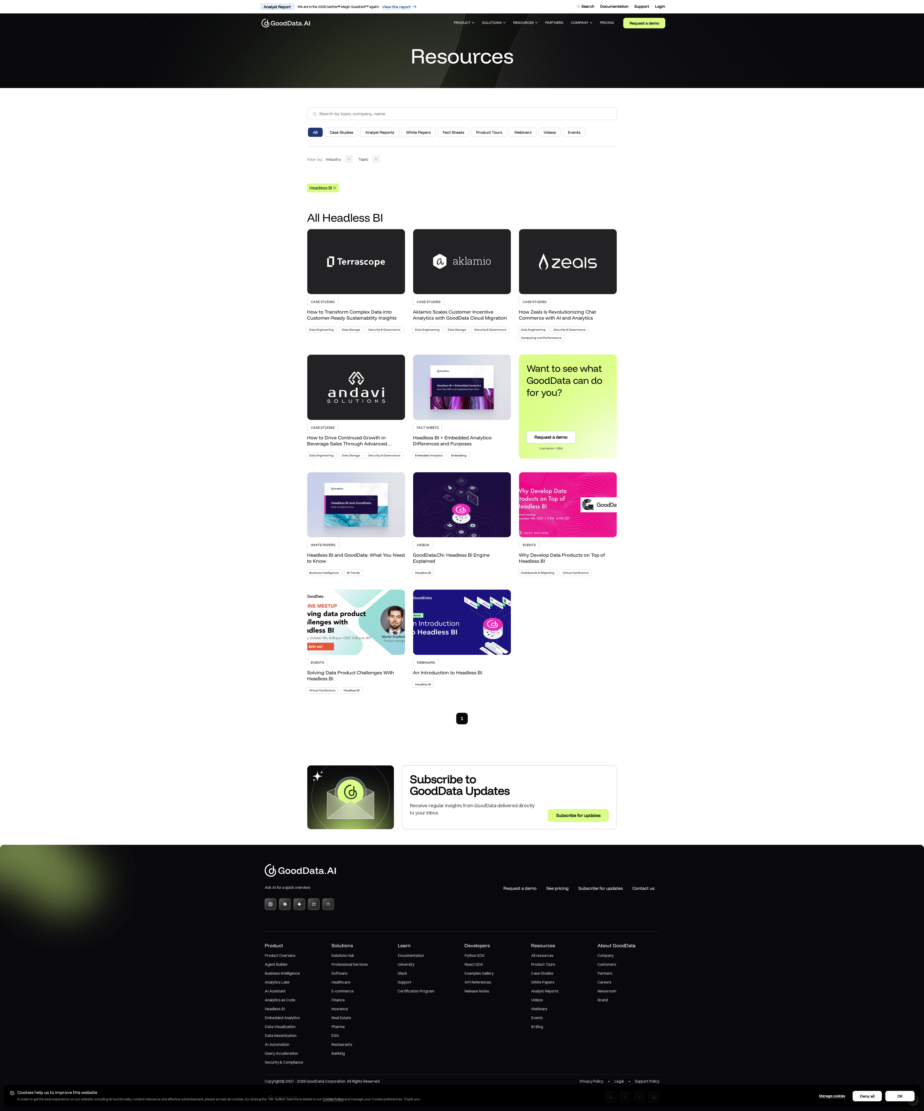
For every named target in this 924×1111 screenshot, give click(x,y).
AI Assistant (275, 991)
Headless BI (275, 1008)
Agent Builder (276, 964)
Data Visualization (280, 1026)
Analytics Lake (277, 982)
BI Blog (537, 1026)
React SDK (473, 964)
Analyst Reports (544, 991)
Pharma (338, 1026)
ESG (335, 1035)
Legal (619, 1081)
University (406, 964)
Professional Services (349, 964)
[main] (462, 431)
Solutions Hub (342, 955)
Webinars (539, 1008)
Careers (604, 982)
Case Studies (542, 973)
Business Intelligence (282, 973)
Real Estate (341, 1017)
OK (900, 1096)
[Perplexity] (328, 904)
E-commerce (342, 991)
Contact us (643, 888)
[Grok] (314, 904)
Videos (537, 999)
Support (404, 982)
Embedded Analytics (282, 1017)
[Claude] (285, 904)
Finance (338, 999)
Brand (602, 999)
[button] (464, 23)
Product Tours (543, 964)
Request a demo (644, 23)
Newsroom (606, 991)
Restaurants (341, 1044)
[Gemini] (299, 904)
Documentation (411, 955)
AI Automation (277, 1044)
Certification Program (416, 991)
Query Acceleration (281, 1053)
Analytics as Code (280, 999)
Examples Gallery (479, 973)
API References (477, 982)
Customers (606, 964)
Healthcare (340, 982)
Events (537, 1017)
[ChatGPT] (270, 904)
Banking (338, 1053)
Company (605, 955)
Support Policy (647, 1081)
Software (339, 973)
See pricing (557, 888)
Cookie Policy (333, 1099)
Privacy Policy (591, 1081)
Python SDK (474, 955)
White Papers (542, 982)
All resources (542, 955)
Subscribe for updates (600, 888)
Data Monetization (280, 1035)
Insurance (339, 1008)
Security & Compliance (284, 1062)
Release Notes (476, 991)
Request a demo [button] (551, 437)
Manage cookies (832, 1096)
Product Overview (280, 955)
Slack (402, 973)
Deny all (867, 1096)
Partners (604, 973)
